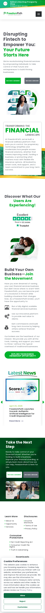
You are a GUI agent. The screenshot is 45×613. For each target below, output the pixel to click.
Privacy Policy (31, 528)
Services (9, 527)
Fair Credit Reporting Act (21, 542)
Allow (22, 595)
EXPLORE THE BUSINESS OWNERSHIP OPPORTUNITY (22, 355)
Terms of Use (31, 525)
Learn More (11, 516)
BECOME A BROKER (32, 81)
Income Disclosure (28, 522)
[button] (2, 402)
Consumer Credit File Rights (20, 546)
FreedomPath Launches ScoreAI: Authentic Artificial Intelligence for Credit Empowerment (22, 412)
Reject (22, 601)
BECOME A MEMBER (13, 81)
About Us (10, 521)
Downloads (22, 556)
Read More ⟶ (16, 421)
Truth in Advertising (19, 550)
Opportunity (11, 524)
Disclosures (30, 516)
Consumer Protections (16, 536)
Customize (22, 607)
